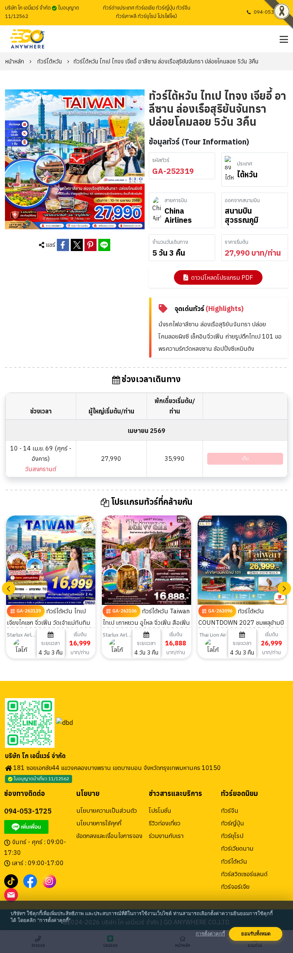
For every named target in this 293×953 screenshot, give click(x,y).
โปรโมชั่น (160, 810)
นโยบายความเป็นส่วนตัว (106, 810)
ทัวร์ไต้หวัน (49, 61)
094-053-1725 (271, 12)
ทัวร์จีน (229, 810)
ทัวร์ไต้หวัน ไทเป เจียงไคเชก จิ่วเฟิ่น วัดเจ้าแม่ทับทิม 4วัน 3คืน (48, 622)
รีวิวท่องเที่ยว (164, 823)
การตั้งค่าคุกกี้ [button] (210, 934)
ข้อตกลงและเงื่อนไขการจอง (109, 836)
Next (284, 588)
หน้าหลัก (14, 61)
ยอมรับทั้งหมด (255, 934)
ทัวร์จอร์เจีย (235, 886)
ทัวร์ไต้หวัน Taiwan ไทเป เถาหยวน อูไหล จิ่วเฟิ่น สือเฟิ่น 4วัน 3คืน (146, 622)
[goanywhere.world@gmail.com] (11, 894)
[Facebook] (30, 881)
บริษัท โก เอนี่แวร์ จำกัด (35, 756)
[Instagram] (49, 881)
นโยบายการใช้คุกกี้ (98, 823)
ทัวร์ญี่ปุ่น (232, 823)
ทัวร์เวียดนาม (237, 848)
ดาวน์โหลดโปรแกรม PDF (222, 277)
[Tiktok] (11, 881)
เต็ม (245, 458)
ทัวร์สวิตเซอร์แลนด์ (244, 874)
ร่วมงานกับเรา (166, 836)
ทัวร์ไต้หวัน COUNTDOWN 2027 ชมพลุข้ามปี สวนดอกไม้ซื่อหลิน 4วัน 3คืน (241, 622)
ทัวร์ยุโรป (232, 836)
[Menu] (283, 39)
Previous (8, 588)
